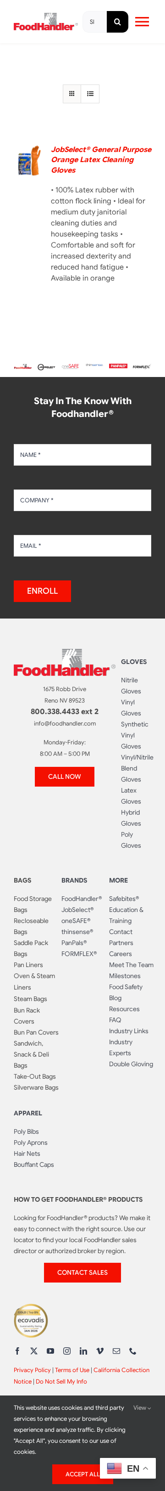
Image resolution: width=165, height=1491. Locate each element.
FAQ (115, 1020)
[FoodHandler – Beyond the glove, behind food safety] (23, 367)
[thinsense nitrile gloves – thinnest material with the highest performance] (94, 367)
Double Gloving (131, 1064)
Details (31, 162)
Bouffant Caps (34, 1164)
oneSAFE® (75, 921)
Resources (124, 1009)
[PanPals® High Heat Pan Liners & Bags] (118, 367)
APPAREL (28, 1113)
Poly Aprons (31, 1142)
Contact (120, 932)
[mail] (116, 1351)
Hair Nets (27, 1153)
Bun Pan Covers (36, 1032)
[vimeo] (100, 1351)
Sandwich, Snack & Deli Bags (31, 1054)
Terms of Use (72, 1370)
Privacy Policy (32, 1370)
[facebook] (17, 1351)
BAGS (22, 880)
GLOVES (134, 662)
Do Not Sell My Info (61, 1381)
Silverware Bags (36, 1087)
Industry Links (128, 1031)
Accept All (83, 1474)
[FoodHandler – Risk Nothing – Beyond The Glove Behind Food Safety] (65, 652)
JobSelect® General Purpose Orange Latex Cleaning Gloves (101, 160)
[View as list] (90, 94)
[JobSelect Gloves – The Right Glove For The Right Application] (47, 365)
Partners (121, 943)
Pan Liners (28, 965)
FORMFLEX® (79, 954)
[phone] (133, 1351)
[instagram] (67, 1351)
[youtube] (50, 1351)
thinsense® (77, 932)
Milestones (125, 976)
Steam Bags (30, 999)
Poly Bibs (26, 1131)
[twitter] (34, 1351)
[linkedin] (83, 1351)
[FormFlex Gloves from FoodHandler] (142, 367)
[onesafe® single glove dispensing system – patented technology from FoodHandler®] (70, 367)
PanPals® (74, 943)
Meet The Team (131, 965)
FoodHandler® (81, 899)
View (140, 1408)
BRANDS (74, 880)
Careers (120, 954)
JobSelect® (77, 910)
